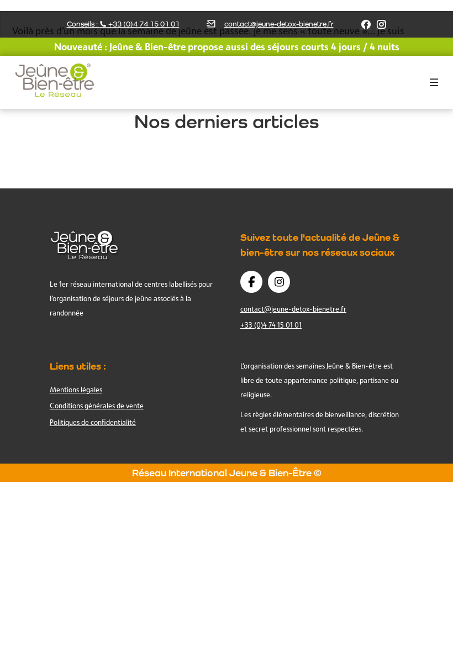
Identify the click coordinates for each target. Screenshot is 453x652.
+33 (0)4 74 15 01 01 (271, 324)
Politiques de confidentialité (93, 422)
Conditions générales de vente (97, 405)
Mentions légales (76, 389)
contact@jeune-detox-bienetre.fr (279, 24)
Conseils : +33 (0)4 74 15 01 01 (123, 24)
